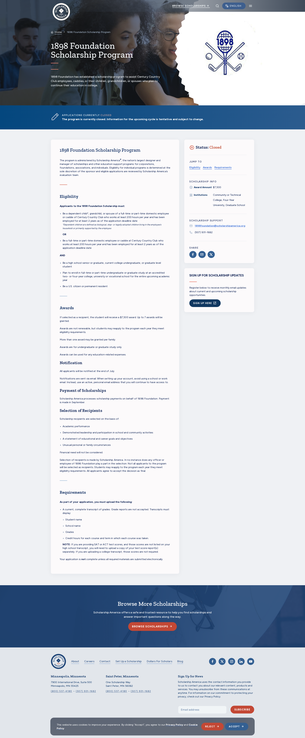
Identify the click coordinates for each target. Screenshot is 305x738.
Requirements (223, 167)
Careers (89, 661)
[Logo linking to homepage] (61, 6)
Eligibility (194, 167)
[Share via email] (202, 254)
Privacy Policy (174, 724)
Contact (104, 661)
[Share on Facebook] (193, 254)
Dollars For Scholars (159, 661)
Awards (207, 167)
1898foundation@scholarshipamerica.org (220, 225)
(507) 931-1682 (204, 232)
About (75, 661)
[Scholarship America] (58, 664)
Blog (180, 661)
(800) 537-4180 (61, 691)
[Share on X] (211, 254)
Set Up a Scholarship (128, 661)
